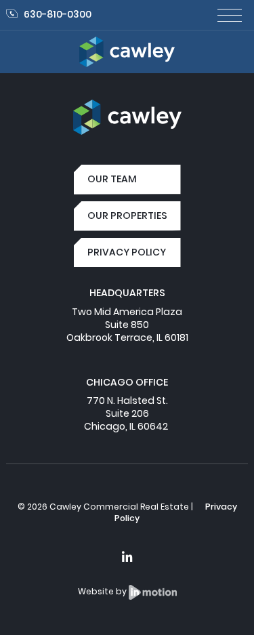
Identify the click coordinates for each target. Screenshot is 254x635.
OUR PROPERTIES (127, 215)
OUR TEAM (112, 179)
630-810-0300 (57, 14)
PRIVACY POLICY (126, 252)
